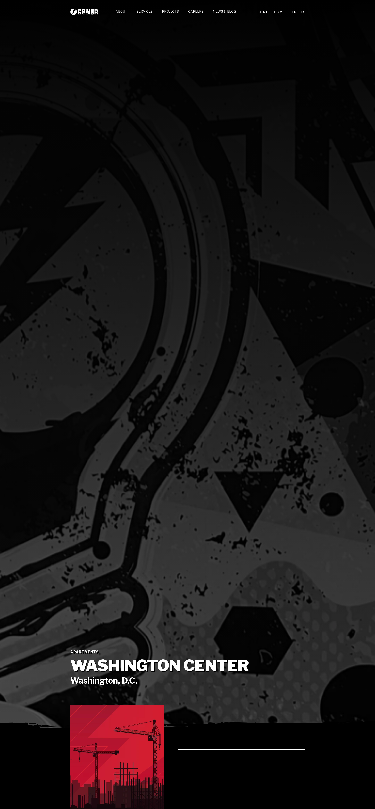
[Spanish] (303, 12)
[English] (294, 12)
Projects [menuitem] (170, 11)
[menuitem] (145, 12)
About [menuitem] (121, 11)
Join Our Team (270, 12)
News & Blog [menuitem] (224, 11)
